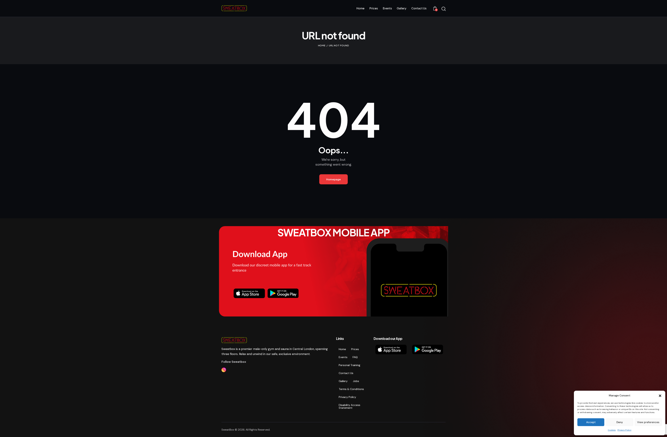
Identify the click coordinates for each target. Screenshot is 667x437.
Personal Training (349, 365)
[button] (660, 395)
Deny (619, 422)
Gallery (343, 381)
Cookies (612, 430)
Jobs (356, 381)
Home (322, 45)
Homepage (333, 179)
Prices (355, 349)
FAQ (355, 357)
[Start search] (443, 9)
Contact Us (346, 373)
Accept (591, 422)
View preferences (648, 422)
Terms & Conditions (351, 389)
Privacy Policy (624, 430)
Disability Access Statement (349, 406)
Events (343, 357)
